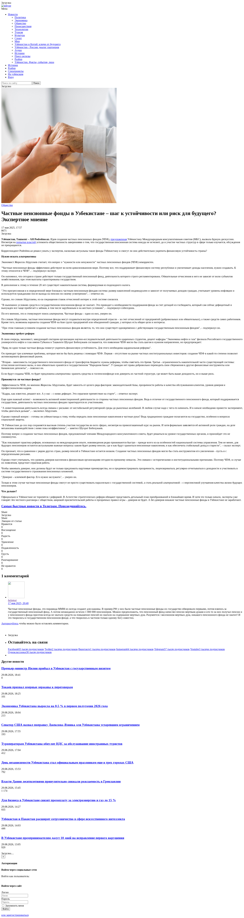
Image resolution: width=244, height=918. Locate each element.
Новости (13, 14)
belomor (12, 600)
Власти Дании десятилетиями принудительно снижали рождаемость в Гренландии (61, 781)
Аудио (18, 50)
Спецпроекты (16, 71)
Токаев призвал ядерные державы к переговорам (37, 687)
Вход (11, 77)
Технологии (21, 29)
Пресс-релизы (22, 56)
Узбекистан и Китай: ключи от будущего (38, 44)
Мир (17, 41)
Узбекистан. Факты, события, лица (34, 62)
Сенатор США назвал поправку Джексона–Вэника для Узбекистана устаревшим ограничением (70, 725)
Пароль (5, 898)
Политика (20, 17)
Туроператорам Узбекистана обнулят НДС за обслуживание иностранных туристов (61, 743)
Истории (20, 53)
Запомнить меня (14, 905)
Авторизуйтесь (9, 623)
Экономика (21, 20)
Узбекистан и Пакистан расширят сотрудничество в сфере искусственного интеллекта (63, 819)
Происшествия (23, 26)
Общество (20, 23)
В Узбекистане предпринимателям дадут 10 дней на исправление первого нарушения (62, 838)
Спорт (18, 38)
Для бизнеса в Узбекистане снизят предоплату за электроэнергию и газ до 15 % (58, 800)
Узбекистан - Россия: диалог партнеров (37, 47)
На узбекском (15, 74)
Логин (5, 892)
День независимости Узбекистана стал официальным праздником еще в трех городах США (67, 762)
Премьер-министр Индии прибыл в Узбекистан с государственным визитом (56, 668)
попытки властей (26, 242)
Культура (20, 35)
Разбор (18, 59)
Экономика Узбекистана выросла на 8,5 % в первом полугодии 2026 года (54, 706)
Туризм (19, 32)
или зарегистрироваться (15, 915)
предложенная (119, 239)
